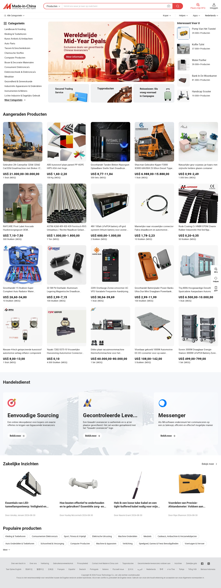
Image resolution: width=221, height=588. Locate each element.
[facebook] (202, 563)
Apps (195, 15)
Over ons (33, 563)
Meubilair (9, 76)
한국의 (130, 569)
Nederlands (151, 569)
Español (72, 569)
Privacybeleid (82, 563)
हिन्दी (161, 569)
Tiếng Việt (192, 569)
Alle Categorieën (14, 15)
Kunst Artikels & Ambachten (19, 38)
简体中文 (29, 569)
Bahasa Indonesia (208, 569)
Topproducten (128, 563)
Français (60, 569)
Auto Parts (10, 43)
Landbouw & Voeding (15, 29)
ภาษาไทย (171, 569)
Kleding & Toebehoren (15, 33)
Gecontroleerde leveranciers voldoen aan (154, 563)
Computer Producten (15, 57)
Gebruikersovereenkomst (63, 563)
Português (94, 569)
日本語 (50, 569)
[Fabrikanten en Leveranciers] (19, 6)
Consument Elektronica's (17, 67)
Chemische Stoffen (14, 52)
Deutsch (82, 569)
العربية (139, 569)
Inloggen (214, 7)
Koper (166, 15)
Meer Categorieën (13, 100)
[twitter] (208, 563)
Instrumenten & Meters (16, 90)
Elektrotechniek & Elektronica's (20, 71)
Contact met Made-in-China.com (105, 563)
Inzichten (178, 563)
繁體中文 (40, 569)
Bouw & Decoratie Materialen (19, 62)
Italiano (105, 569)
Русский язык (118, 569)
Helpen (182, 15)
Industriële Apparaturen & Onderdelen (23, 86)
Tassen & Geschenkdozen (17, 48)
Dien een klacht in (18, 563)
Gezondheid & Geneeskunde (18, 81)
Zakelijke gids (191, 563)
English (18, 569)
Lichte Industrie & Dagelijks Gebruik (22, 95)
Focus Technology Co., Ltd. (107, 575)
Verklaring (45, 563)
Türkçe (181, 569)
